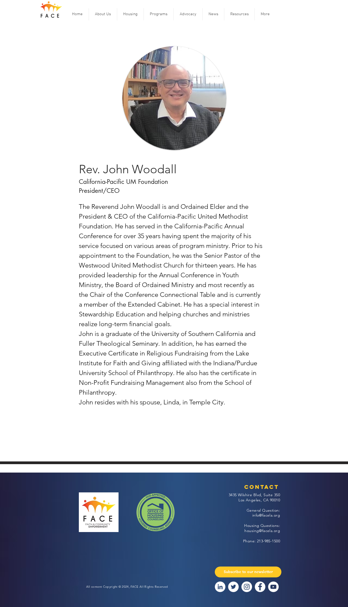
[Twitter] (233, 586)
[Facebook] (260, 586)
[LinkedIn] (220, 586)
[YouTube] (273, 586)
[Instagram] (246, 586)
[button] (103, 14)
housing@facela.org (262, 530)
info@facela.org (266, 515)
